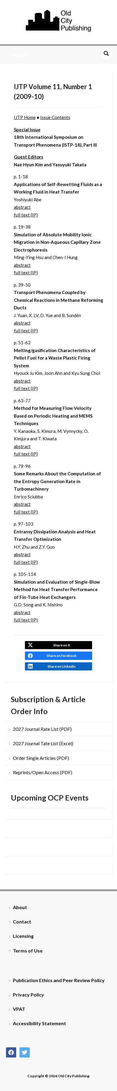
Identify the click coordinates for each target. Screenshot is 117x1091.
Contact (22, 921)
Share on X (61, 645)
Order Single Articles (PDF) (41, 758)
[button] (16, 55)
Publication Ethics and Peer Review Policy (59, 980)
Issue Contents (55, 117)
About (20, 907)
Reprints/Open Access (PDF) (42, 772)
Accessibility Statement (39, 1023)
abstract (22, 207)
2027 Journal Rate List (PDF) (42, 729)
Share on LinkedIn (62, 666)
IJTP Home (25, 117)
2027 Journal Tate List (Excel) (43, 743)
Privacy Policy (28, 994)
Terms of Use (28, 950)
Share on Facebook (61, 656)
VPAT (19, 1009)
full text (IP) (26, 214)
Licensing (23, 936)
